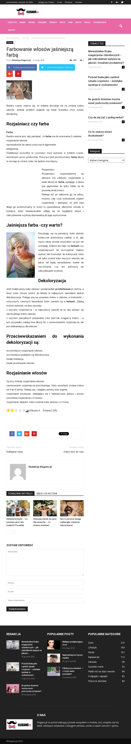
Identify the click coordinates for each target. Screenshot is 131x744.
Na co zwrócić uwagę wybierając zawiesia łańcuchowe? (70, 522)
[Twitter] (122, 2)
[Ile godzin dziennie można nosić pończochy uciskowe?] (12, 688)
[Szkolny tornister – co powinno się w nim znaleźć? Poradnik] (18, 508)
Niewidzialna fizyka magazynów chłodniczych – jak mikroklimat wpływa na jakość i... (32, 647)
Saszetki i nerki (95, 666)
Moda (22, 22)
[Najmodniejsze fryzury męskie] (53, 658)
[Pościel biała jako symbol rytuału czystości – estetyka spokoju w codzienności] (12, 666)
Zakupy (11, 30)
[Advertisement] (87, 11)
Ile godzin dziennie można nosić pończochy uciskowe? (31, 688)
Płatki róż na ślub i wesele (101, 671)
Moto (78, 22)
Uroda (31, 22)
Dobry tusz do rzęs (74, 451)
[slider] (16, 410)
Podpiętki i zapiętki (97, 676)
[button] (121, 26)
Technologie (99, 22)
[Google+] (117, 2)
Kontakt (78, 2)
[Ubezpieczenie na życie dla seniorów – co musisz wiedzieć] (45, 508)
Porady (53, 22)
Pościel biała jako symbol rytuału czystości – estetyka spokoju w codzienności (105, 81)
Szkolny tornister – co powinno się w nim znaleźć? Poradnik (16, 522)
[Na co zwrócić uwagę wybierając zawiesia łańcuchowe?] (72, 508)
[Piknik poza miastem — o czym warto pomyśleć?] (53, 671)
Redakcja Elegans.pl (21, 60)
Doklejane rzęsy (14, 451)
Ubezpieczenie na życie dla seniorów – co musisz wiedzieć (45, 522)
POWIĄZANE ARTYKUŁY (20, 493)
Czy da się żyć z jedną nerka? (106, 117)
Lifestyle (12, 22)
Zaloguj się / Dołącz (46, 2)
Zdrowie (42, 22)
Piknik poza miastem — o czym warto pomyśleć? (72, 671)
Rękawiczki (93, 657)
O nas (59, 2)
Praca (87, 22)
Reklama (68, 2)
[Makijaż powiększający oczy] (53, 644)
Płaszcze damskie (97, 681)
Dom (70, 22)
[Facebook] (111, 2)
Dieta (62, 22)
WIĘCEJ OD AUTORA (46, 493)
